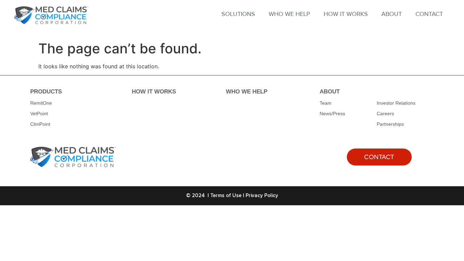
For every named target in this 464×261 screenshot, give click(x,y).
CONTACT (429, 14)
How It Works (154, 91)
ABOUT (391, 14)
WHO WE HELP (289, 14)
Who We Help (246, 91)
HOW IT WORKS (346, 14)
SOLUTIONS (238, 14)
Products (46, 91)
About (330, 91)
